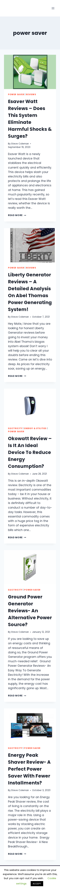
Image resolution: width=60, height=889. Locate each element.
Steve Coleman (20, 143)
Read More (17, 215)
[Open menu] (53, 8)
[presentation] (30, 72)
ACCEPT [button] (37, 883)
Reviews (31, 94)
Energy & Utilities (35, 428)
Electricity (15, 428)
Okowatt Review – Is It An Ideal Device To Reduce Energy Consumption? (30, 452)
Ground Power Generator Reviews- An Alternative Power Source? (30, 611)
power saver (16, 94)
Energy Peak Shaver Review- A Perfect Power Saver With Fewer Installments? (29, 769)
